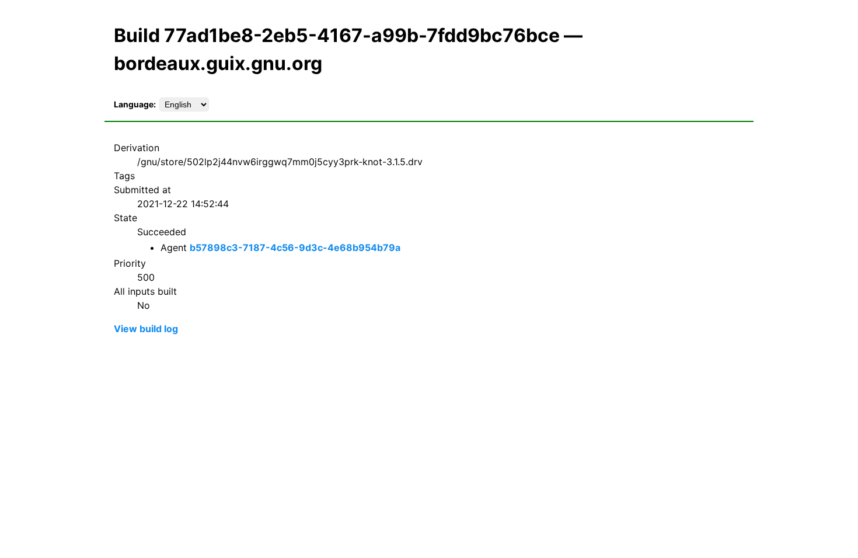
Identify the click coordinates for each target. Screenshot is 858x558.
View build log (146, 328)
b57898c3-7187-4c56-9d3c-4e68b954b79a (295, 247)
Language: (135, 104)
